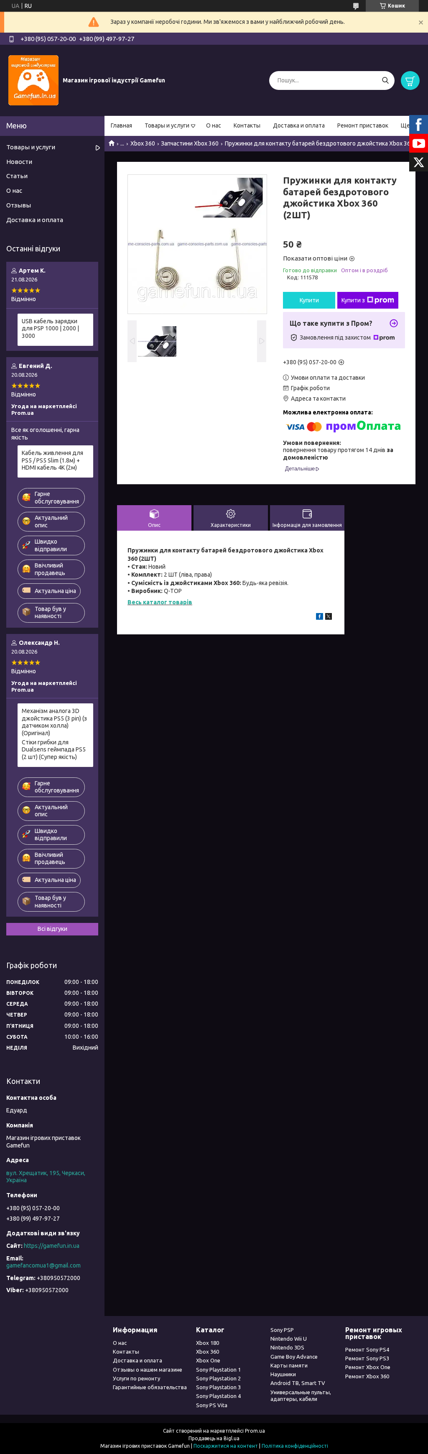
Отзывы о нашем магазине (147, 1369)
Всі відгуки (52, 928)
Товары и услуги (167, 125)
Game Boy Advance (294, 1356)
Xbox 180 (207, 1343)
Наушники (283, 1374)
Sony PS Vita (211, 1405)
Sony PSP (282, 1330)
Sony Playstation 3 (218, 1387)
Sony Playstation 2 (218, 1378)
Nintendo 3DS (287, 1347)
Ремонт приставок (362, 125)
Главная (121, 125)
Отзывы (18, 205)
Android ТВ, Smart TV (297, 1383)
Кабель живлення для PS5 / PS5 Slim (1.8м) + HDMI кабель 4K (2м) (52, 460)
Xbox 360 (142, 143)
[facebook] (319, 617)
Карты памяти (289, 1365)
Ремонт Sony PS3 (367, 1358)
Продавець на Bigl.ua (214, 1438)
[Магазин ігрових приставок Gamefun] (33, 80)
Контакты (247, 125)
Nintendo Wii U (288, 1339)
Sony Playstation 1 (218, 1369)
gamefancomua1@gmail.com (43, 1265)
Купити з (353, 300)
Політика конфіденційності (295, 1446)
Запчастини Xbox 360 (190, 143)
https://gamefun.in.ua (51, 1245)
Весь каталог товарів (159, 602)
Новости (19, 161)
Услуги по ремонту (136, 1378)
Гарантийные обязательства (150, 1387)
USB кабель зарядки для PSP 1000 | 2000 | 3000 (50, 328)
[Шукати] (385, 80)
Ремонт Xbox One (367, 1367)
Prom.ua (255, 1431)
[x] (328, 617)
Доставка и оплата (299, 125)
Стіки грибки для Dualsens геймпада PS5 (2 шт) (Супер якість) (54, 749)
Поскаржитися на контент (226, 1446)
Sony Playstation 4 (218, 1396)
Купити (309, 300)
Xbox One (208, 1360)
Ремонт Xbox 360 (367, 1376)
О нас (213, 125)
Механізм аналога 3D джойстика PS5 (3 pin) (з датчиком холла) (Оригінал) (54, 722)
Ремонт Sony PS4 (367, 1349)
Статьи (17, 175)
